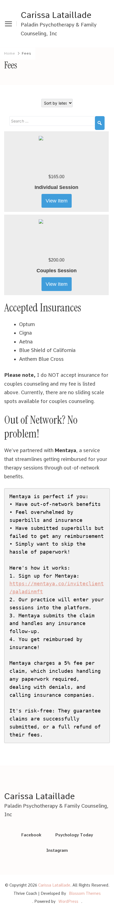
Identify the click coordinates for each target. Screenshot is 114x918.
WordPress (68, 901)
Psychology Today (74, 834)
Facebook (31, 834)
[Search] (100, 123)
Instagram (57, 850)
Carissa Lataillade (56, 15)
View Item (57, 201)
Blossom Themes (85, 893)
